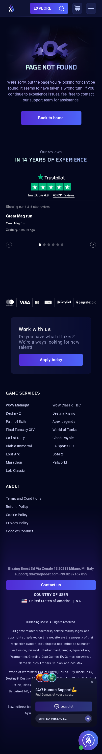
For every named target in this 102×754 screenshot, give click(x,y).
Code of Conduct (19, 531)
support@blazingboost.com (36, 574)
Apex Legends (63, 422)
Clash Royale (63, 438)
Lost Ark (13, 454)
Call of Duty (15, 438)
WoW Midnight (17, 405)
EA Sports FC (63, 446)
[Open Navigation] (91, 8)
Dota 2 (57, 454)
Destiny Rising (64, 413)
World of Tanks (64, 430)
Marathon (14, 462)
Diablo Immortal (19, 446)
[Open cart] (77, 8)
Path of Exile (16, 422)
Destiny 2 (13, 413)
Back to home (51, 118)
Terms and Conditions (23, 498)
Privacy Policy (17, 523)
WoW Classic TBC (66, 405)
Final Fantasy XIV (20, 430)
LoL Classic (15, 470)
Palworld (59, 462)
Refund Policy (17, 507)
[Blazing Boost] (11, 8)
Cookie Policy (16, 515)
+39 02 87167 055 (73, 574)
